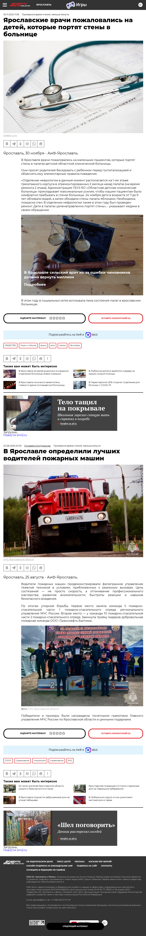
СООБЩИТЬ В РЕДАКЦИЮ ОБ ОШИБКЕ (45, 870)
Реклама (80, 861)
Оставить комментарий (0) (116, 318)
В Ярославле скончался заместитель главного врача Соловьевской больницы (42, 383)
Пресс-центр (64, 861)
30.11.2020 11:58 (11, 14)
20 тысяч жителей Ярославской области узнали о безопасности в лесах (41, 787)
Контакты (106, 866)
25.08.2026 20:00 (12, 445)
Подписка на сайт (87, 866)
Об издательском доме (39, 861)
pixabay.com (10, 135)
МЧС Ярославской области (18, 559)
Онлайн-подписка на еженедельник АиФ (49, 866)
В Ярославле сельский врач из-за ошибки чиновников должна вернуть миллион (77, 274)
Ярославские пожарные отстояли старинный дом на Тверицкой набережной (114, 787)
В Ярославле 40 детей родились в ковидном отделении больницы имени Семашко (44, 372)
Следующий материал (75, 926)
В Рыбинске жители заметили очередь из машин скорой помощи (112, 372)
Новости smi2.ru (15, 435)
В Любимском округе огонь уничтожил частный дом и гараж (110, 798)
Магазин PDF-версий (100, 861)
